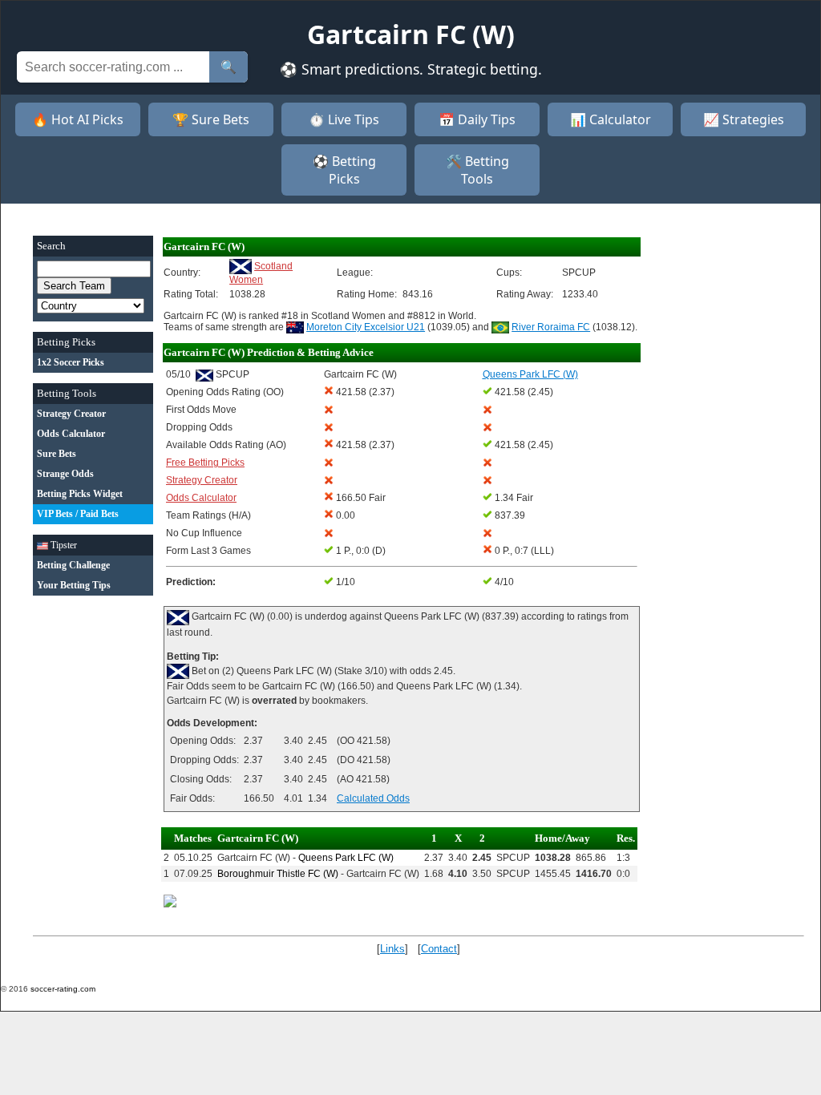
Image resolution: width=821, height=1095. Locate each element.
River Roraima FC (551, 327)
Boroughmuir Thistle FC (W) (277, 873)
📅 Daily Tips (477, 119)
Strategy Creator (201, 480)
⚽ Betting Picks (344, 170)
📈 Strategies (743, 119)
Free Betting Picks (205, 462)
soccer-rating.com (62, 988)
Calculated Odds (373, 798)
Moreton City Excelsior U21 (365, 327)
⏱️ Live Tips (344, 119)
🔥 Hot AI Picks (77, 119)
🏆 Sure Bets (210, 119)
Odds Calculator (201, 497)
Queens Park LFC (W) (346, 857)
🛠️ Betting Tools (477, 170)
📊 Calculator (610, 119)
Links (392, 949)
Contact (439, 949)
